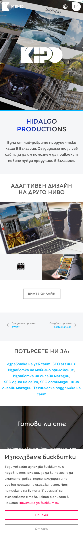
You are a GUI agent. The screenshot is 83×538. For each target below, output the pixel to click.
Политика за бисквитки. (39, 503)
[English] (65, 6)
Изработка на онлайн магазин (41, 376)
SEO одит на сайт (21, 382)
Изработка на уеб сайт (28, 364)
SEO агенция (63, 364)
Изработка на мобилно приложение (41, 370)
